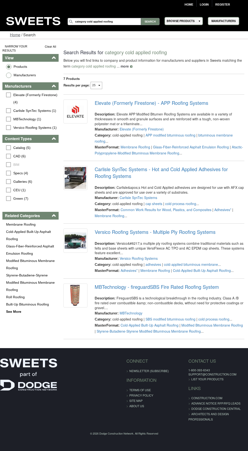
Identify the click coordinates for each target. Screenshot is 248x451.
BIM (16, 165)
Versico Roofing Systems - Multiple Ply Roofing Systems (155, 232)
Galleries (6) (22, 181)
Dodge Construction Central (216, 408)
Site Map (136, 400)
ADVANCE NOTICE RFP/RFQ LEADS (215, 403)
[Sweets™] (33, 20)
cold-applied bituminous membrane (191, 264)
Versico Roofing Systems (139, 258)
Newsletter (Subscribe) (149, 371)
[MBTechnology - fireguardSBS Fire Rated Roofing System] (75, 295)
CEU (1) (19, 190)
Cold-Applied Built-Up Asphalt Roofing (28, 235)
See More (13, 311)
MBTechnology (131, 313)
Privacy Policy (141, 395)
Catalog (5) (22, 148)
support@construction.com (212, 374)
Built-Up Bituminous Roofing (27, 304)
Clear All (50, 46)
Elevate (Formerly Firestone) (142, 129)
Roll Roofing (15, 297)
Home (189, 4)
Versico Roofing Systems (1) (35, 128)
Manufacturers (25, 75)
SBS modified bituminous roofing (170, 319)
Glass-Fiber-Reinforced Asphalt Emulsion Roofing (30, 249)
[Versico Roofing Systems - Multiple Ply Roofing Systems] (75, 240)
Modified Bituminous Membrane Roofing (30, 264)
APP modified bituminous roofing (170, 135)
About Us (136, 406)
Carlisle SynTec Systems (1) (34, 111)
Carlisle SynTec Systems (138, 197)
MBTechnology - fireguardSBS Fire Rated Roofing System (157, 286)
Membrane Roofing (21, 224)
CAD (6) (19, 156)
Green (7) (20, 198)
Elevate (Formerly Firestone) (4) (35, 98)
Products (20, 67)
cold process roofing (180, 203)
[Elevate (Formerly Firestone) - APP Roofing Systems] (75, 111)
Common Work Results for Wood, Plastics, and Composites (166, 209)
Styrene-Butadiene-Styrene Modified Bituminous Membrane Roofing (30, 282)
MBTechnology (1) (27, 119)
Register (222, 4)
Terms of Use (140, 390)
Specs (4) (20, 173)
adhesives (153, 264)
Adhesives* (222, 209)
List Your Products (207, 379)
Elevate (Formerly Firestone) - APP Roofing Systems (151, 102)
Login (204, 4)
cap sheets (154, 203)
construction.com (206, 398)
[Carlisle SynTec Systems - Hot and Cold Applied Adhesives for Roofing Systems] (75, 178)
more (125, 66)
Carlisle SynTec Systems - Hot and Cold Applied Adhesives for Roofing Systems (161, 172)
